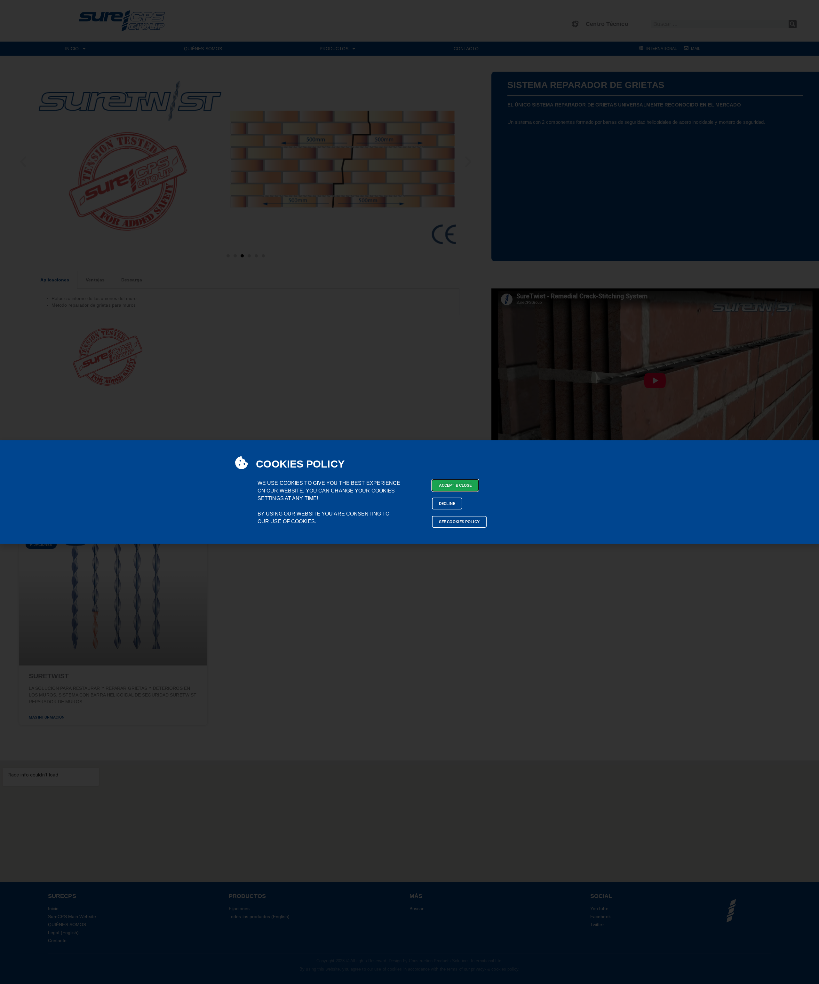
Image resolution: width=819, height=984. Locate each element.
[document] (409, 492)
